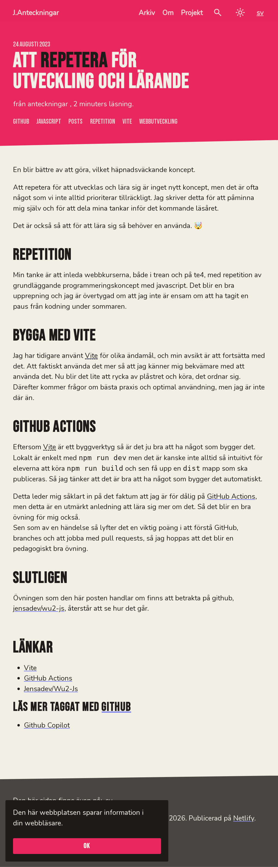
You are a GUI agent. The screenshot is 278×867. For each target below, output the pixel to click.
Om (168, 12)
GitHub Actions (231, 496)
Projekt (192, 12)
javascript (48, 121)
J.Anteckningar (36, 12)
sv (260, 12)
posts (75, 121)
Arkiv (147, 12)
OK (87, 846)
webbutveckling (158, 121)
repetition (102, 121)
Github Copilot (47, 725)
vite (127, 121)
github (21, 121)
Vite (30, 668)
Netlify (243, 818)
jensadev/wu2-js (38, 608)
